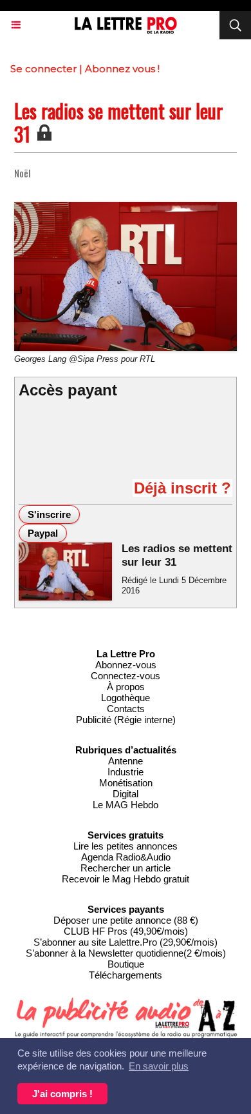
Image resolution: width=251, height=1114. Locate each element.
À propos (126, 686)
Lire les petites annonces (125, 845)
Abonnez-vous (125, 664)
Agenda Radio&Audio (126, 856)
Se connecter (43, 69)
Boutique (125, 964)
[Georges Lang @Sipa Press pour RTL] (125, 207)
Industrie (125, 771)
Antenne (125, 760)
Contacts (126, 708)
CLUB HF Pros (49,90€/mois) (126, 931)
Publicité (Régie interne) (126, 719)
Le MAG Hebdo (125, 804)
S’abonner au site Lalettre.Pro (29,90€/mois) (125, 942)
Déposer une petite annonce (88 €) (125, 920)
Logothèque (125, 697)
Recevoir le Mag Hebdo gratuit (125, 878)
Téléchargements (125, 975)
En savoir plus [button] (159, 1065)
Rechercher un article (125, 867)
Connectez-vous (125, 675)
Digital (125, 793)
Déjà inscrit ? (182, 488)
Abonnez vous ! (122, 69)
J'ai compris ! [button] (62, 1093)
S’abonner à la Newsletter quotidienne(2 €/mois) (126, 953)
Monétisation (126, 782)
